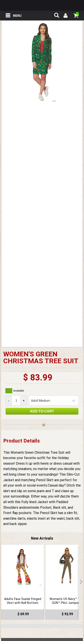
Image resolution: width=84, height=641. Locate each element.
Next (81, 582)
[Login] (65, 16)
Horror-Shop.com (42, 5)
